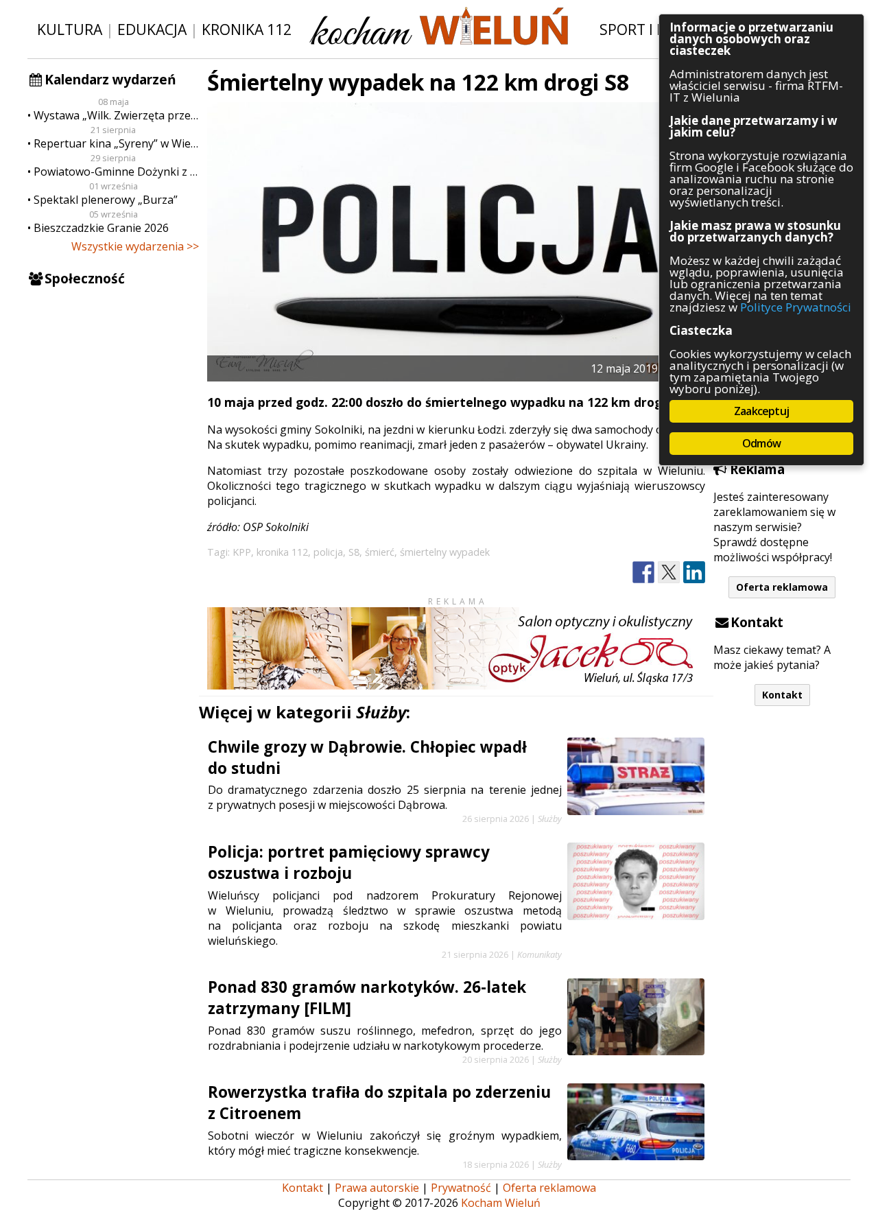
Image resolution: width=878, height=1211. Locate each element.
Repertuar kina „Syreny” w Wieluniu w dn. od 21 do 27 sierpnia (116, 143)
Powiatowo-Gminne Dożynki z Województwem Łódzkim (116, 171)
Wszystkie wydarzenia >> (135, 246)
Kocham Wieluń (501, 1202)
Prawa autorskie (377, 1187)
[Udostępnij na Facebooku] (643, 572)
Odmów (761, 443)
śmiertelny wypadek (445, 552)
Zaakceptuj (761, 411)
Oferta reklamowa (782, 586)
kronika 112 (282, 552)
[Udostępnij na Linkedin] (694, 572)
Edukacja (152, 29)
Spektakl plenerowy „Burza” (106, 199)
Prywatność (461, 1187)
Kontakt (782, 694)
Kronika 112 (247, 29)
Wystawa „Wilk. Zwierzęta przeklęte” (116, 115)
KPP (242, 552)
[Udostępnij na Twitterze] (669, 572)
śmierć (379, 552)
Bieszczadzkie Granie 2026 (101, 227)
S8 (353, 552)
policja (328, 552)
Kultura (69, 29)
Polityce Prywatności (795, 307)
